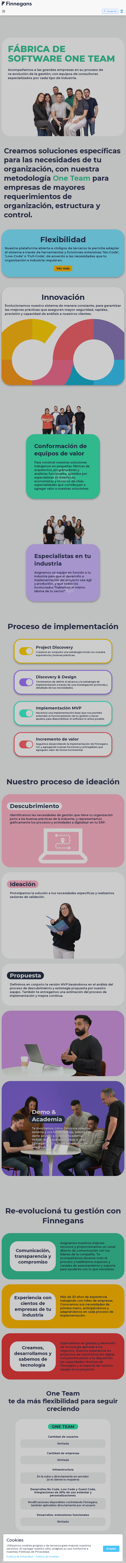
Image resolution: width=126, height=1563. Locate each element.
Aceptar (111, 1548)
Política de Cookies (47, 1556)
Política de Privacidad (20, 1556)
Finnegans (63, 4)
